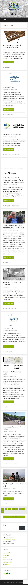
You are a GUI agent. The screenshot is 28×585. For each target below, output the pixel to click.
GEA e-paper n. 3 (8, 87)
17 (23, 509)
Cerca (4, 525)
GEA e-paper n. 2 (8, 328)
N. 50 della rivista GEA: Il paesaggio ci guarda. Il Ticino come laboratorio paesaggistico (13, 180)
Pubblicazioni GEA (9, 114)
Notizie (6, 262)
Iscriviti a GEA (14, 517)
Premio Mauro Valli (15, 154)
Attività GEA (7, 67)
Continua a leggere (8, 62)
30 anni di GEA (8, 205)
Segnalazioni (6, 564)
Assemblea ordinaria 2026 (11, 134)
